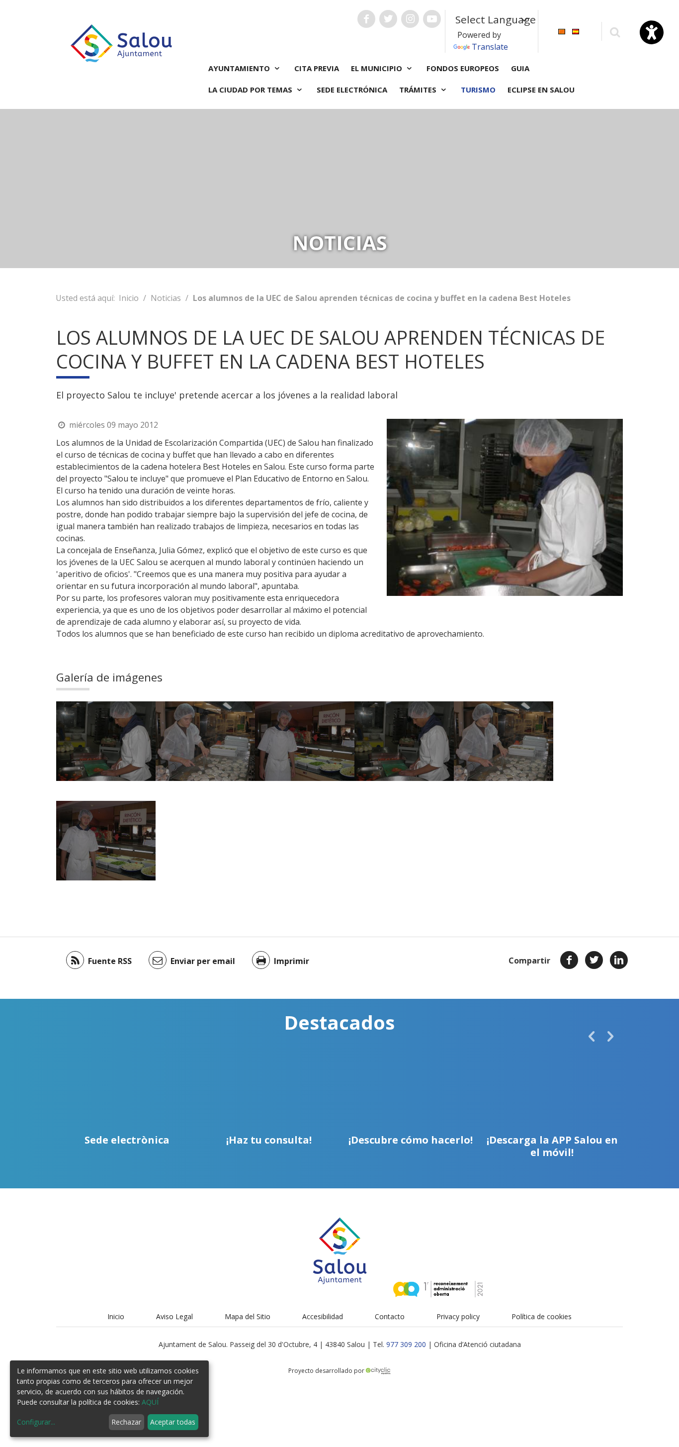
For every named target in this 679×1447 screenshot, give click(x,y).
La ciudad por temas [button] (251, 90)
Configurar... (36, 1422)
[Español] (575, 30)
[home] (121, 42)
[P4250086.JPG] (205, 741)
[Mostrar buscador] (614, 31)
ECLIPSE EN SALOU (541, 90)
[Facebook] (569, 960)
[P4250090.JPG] (304, 741)
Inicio (129, 297)
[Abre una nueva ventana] (366, 19)
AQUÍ (150, 1402)
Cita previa (316, 68)
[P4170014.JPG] (106, 741)
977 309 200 (406, 1344)
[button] (591, 1036)
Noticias (166, 297)
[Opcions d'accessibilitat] (651, 32)
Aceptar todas (172, 1422)
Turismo (478, 90)
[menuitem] (562, 30)
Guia (520, 68)
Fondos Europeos (462, 68)
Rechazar (126, 1422)
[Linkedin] (619, 960)
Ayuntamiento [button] (240, 68)
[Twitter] (594, 960)
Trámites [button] (418, 90)
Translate (490, 46)
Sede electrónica (352, 90)
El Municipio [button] (377, 68)
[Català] (561, 30)
